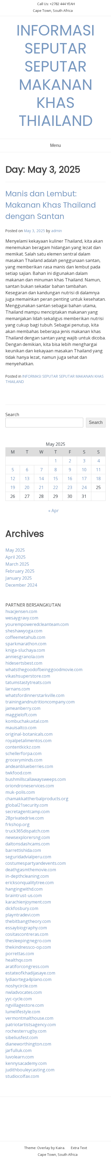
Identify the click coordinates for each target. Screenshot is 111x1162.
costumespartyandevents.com (35, 863)
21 (41, 487)
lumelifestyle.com (22, 1012)
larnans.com (17, 689)
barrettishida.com (23, 850)
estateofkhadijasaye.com (30, 973)
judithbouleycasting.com (29, 1070)
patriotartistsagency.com (30, 1025)
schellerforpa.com (23, 753)
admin (56, 230)
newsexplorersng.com (27, 837)
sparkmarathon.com (25, 644)
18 (98, 478)
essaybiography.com (26, 928)
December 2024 (21, 585)
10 (84, 470)
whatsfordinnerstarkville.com (34, 695)
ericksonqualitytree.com (29, 882)
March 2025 (17, 564)
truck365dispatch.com (27, 831)
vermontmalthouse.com (29, 1018)
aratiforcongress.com (27, 966)
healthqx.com (18, 960)
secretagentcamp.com (27, 811)
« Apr (53, 510)
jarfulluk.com (18, 1050)
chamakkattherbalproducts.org (36, 799)
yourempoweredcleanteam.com (37, 624)
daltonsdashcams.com (27, 844)
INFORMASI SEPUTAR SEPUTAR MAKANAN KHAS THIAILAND (55, 75)
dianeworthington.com (28, 1044)
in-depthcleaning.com (27, 876)
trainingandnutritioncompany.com (40, 702)
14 (41, 478)
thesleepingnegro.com (28, 941)
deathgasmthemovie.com (30, 870)
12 (12, 478)
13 (27, 478)
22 (55, 487)
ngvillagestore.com (24, 1005)
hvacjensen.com (21, 611)
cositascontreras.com (26, 934)
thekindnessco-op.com (28, 947)
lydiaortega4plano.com (28, 979)
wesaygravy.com (21, 618)
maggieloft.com (21, 715)
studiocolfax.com (22, 1076)
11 (98, 470)
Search (12, 414)
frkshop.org (17, 824)
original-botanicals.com (29, 734)
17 (84, 478)
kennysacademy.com (26, 1063)
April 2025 (15, 557)
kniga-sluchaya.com (25, 650)
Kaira (60, 1147)
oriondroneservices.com (29, 786)
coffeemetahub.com (25, 637)
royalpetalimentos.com (28, 740)
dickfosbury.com (21, 908)
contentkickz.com (22, 747)
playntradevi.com (22, 915)
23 (69, 487)
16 (69, 478)
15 (55, 478)
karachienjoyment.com (28, 902)
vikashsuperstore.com (27, 676)
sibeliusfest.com (21, 1037)
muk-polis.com (20, 792)
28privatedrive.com (24, 818)
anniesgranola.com (24, 657)
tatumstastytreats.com (28, 682)
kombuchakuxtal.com (26, 721)
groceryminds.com (23, 760)
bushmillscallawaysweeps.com (35, 779)
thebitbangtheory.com (28, 921)
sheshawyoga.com (23, 631)
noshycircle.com (21, 986)
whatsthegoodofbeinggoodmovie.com (43, 669)
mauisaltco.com (20, 728)
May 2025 (15, 550)
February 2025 (19, 571)
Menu (55, 145)
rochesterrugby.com (25, 1031)
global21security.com (26, 805)
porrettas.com (19, 953)
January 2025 (18, 578)
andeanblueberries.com (29, 766)
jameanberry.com (22, 708)
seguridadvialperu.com (28, 857)
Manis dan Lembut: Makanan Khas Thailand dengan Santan (50, 205)
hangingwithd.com (24, 889)
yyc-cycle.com (18, 999)
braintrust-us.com (23, 895)
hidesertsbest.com (23, 663)
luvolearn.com (19, 1057)
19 (12, 487)
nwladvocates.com (23, 992)
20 (27, 487)
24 (84, 487)
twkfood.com (18, 773)
